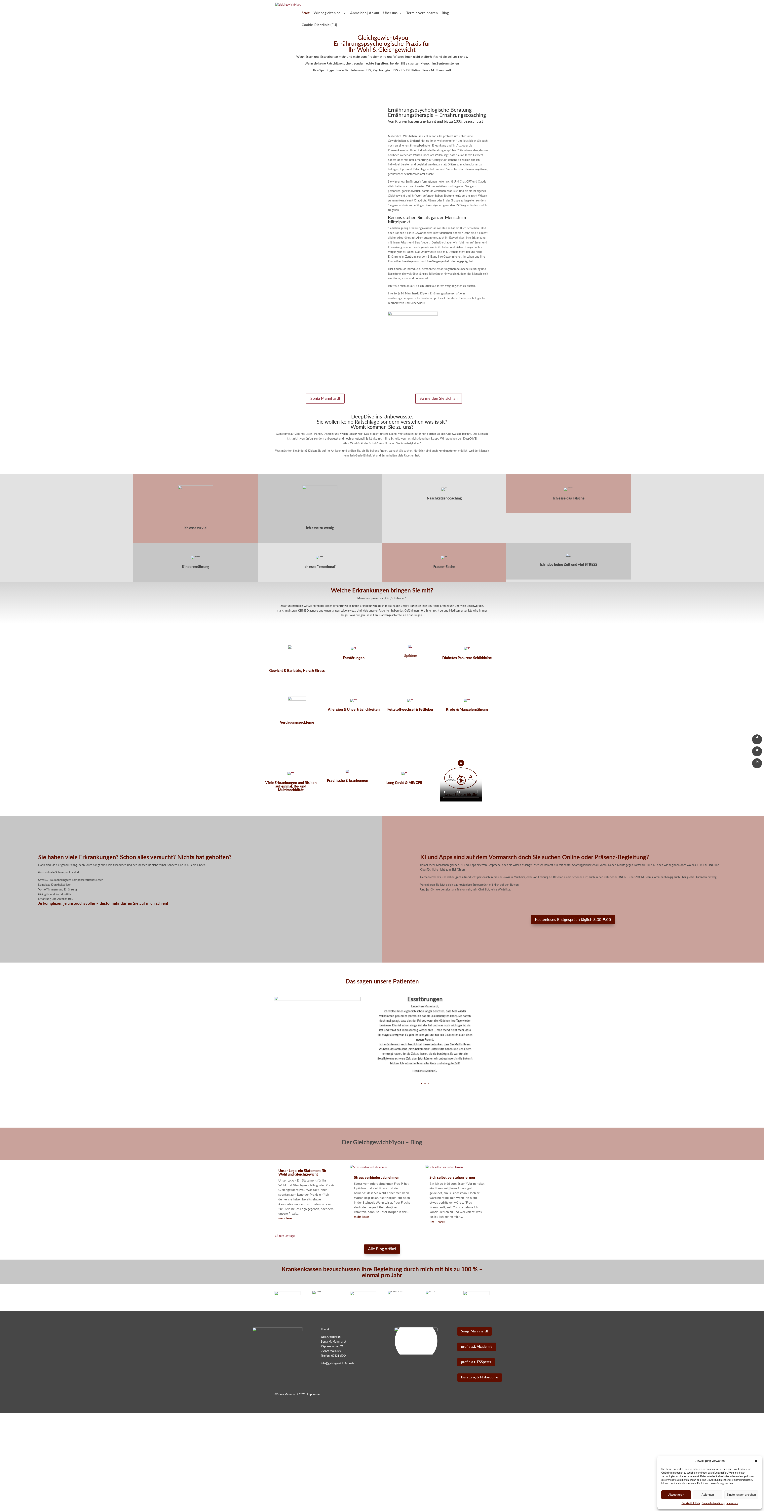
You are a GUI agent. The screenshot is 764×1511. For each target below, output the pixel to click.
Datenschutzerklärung (713, 1503)
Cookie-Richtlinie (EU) (319, 25)
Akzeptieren (676, 1494)
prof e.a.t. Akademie (476, 1347)
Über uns (390, 13)
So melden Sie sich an (439, 399)
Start (306, 13)
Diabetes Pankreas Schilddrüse (467, 658)
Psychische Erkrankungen (347, 781)
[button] (756, 1461)
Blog (445, 13)
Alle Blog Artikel (382, 1249)
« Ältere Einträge (285, 1236)
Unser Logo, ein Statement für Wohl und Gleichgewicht (302, 1172)
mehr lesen (285, 1218)
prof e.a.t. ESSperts (476, 1362)
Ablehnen (708, 1494)
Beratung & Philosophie (479, 1377)
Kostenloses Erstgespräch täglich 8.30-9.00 (573, 920)
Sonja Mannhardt (325, 399)
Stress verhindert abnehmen (376, 1178)
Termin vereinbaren (422, 13)
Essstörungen (353, 658)
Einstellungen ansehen (741, 1494)
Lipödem (410, 656)
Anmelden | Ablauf (364, 13)
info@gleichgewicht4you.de (337, 1363)
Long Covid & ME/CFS (404, 783)
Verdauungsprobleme (297, 722)
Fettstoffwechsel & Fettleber (410, 710)
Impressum (732, 1503)
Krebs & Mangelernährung (467, 710)
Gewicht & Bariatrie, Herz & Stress (297, 671)
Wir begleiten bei (327, 13)
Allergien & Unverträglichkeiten (354, 710)
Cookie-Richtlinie (691, 1503)
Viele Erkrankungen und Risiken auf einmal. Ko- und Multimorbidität (291, 786)
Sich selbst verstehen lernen (452, 1178)
